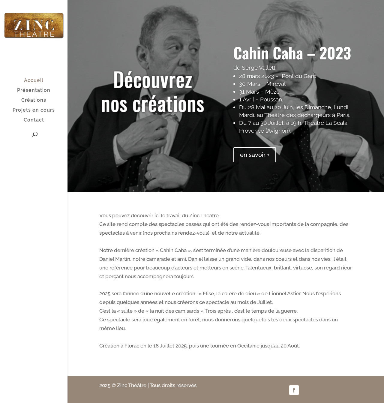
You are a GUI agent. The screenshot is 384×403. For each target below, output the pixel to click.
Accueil (34, 80)
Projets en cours (34, 110)
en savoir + (254, 154)
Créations (33, 100)
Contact (34, 120)
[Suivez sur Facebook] (294, 390)
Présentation (33, 90)
